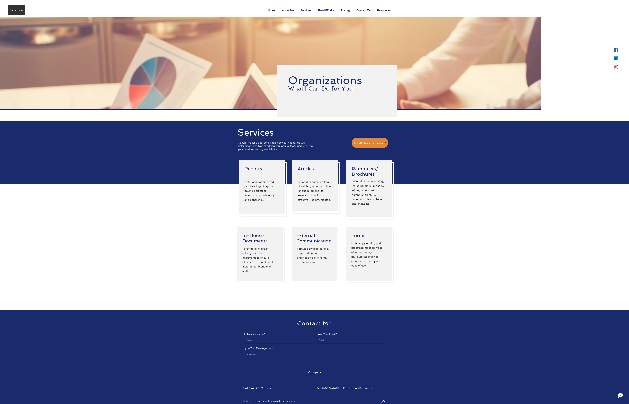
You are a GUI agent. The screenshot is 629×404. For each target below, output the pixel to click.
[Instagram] (616, 67)
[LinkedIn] (616, 58)
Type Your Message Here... (259, 348)
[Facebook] (616, 50)
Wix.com (291, 401)
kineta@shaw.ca (362, 388)
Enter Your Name (254, 334)
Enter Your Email (326, 334)
